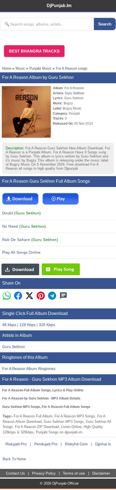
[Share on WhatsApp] (7, 296)
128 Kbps (27, 325)
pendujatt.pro (45, 444)
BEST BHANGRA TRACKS (34, 51)
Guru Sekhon (74, 93)
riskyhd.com (76, 444)
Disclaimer (101, 473)
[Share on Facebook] (18, 296)
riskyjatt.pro (16, 444)
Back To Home (14, 459)
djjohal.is (103, 444)
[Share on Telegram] (52, 296)
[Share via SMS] (63, 296)
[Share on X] (29, 296)
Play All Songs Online (21, 252)
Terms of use (74, 473)
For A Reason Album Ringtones (28, 368)
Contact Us (15, 473)
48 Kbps (9, 325)
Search (104, 24)
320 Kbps (47, 325)
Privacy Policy (44, 473)
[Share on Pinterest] (41, 296)
